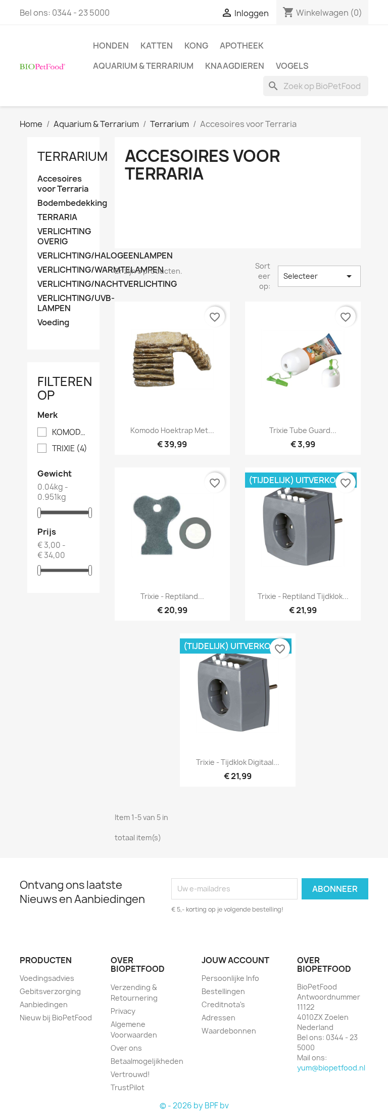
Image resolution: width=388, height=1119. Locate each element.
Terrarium (72, 156)
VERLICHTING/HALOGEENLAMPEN (63, 255)
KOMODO (70, 432)
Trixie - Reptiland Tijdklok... (303, 596)
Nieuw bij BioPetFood (56, 1017)
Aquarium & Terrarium (143, 65)
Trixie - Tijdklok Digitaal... (237, 762)
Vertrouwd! (130, 1074)
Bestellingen (223, 991)
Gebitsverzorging (50, 991)
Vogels (292, 65)
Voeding (53, 322)
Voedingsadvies (47, 978)
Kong (196, 45)
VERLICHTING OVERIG (63, 236)
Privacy (123, 1011)
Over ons (126, 1048)
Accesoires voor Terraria (62, 184)
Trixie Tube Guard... (302, 430)
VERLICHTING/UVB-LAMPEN (63, 303)
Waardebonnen (229, 1031)
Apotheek (242, 45)
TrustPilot (127, 1087)
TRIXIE (69, 449)
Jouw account (235, 960)
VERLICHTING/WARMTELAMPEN (63, 270)
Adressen (218, 1017)
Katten (156, 45)
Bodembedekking (63, 203)
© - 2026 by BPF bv (194, 1105)
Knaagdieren (234, 65)
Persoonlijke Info (230, 978)
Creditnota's (223, 1004)
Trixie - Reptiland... (172, 596)
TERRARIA (57, 217)
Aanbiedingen (44, 1004)
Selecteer (319, 276)
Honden (111, 45)
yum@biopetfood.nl (331, 1067)
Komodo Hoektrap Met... (172, 430)
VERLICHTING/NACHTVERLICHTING (63, 284)
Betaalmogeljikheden (147, 1061)
